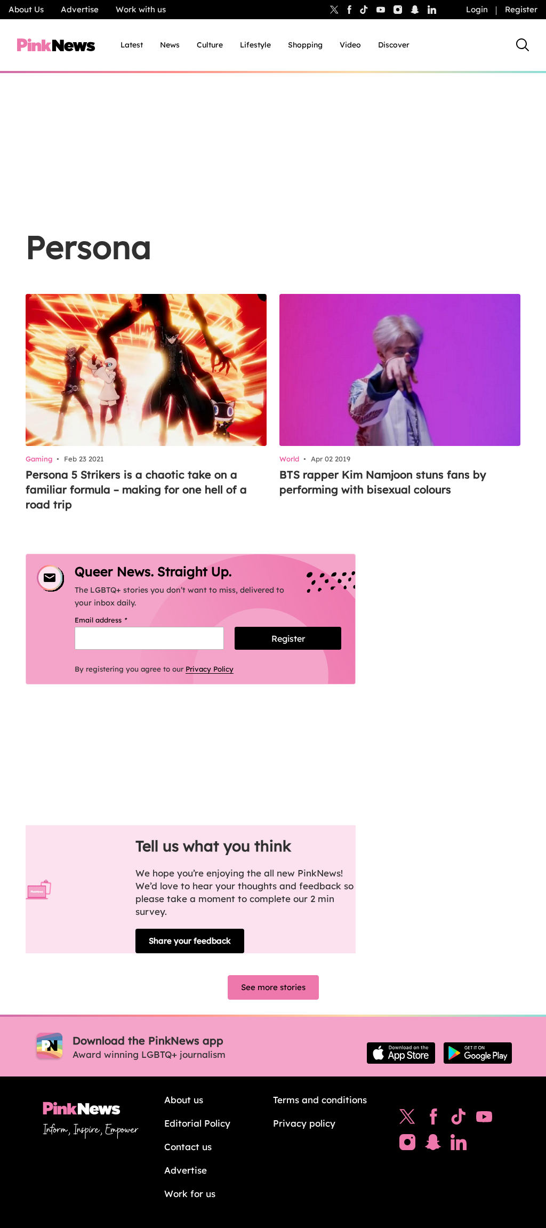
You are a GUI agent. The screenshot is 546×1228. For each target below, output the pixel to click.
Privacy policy (304, 1123)
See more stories (273, 987)
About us (183, 1099)
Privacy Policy (210, 669)
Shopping (305, 45)
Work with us (141, 9)
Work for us (189, 1193)
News (170, 45)
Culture (210, 45)
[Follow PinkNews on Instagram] (407, 1145)
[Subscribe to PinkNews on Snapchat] (433, 1145)
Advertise (80, 9)
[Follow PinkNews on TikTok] (458, 1119)
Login (477, 9)
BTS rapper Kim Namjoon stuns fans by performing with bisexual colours (382, 482)
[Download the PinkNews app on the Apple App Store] (401, 1053)
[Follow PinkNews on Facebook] (433, 1119)
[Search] (522, 44)
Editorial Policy (197, 1123)
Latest (132, 45)
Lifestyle (255, 45)
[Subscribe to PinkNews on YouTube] (484, 1119)
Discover (394, 45)
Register (521, 9)
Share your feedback (190, 941)
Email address (114, 620)
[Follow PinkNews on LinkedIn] (431, 9)
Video (350, 45)
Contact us (188, 1146)
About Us (26, 9)
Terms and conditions (320, 1099)
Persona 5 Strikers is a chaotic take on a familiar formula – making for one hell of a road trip (136, 489)
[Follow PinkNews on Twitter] (407, 1119)
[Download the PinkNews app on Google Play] (478, 1053)
